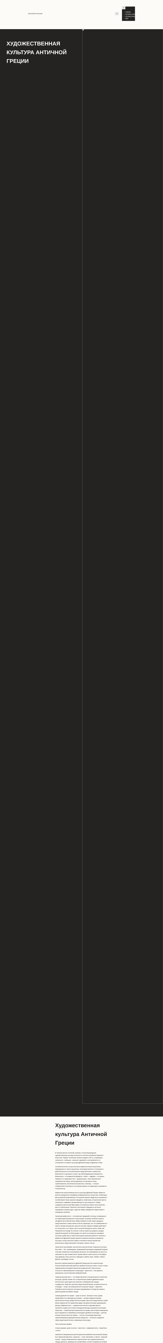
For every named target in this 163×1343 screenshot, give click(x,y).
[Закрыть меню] (123, 8)
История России (35, 14)
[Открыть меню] (117, 13)
